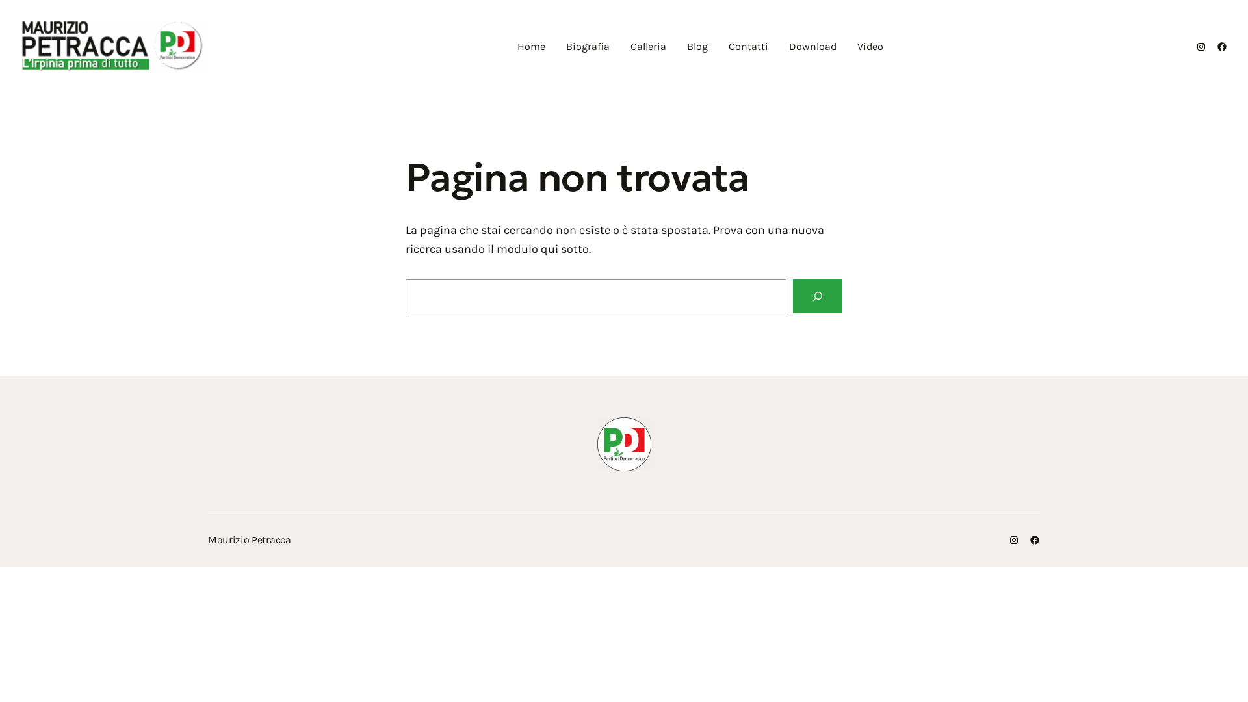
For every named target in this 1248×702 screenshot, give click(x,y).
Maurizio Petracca (249, 540)
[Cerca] (817, 296)
